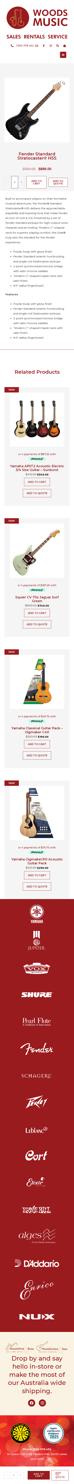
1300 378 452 (42, 1449)
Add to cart (36, 182)
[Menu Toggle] (63, 55)
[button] (64, 83)
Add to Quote (58, 182)
